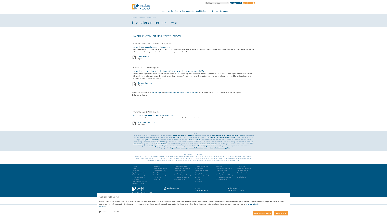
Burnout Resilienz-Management (198, 148)
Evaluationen (199, 177)
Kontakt (245, 3)
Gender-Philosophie (138, 183)
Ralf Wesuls (148, 136)
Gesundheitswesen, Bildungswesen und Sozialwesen (220, 138)
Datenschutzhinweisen (253, 204)
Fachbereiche (160, 142)
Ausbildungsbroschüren (244, 168)
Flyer (143, 57)
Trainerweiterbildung (180, 179)
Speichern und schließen (262, 213)
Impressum (102, 206)
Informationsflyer (151, 17)
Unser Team (135, 171)
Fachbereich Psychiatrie (194, 140)
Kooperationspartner (138, 177)
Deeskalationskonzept (159, 173)
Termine (215, 11)
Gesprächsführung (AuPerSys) (179, 148)
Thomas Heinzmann (179, 136)
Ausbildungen (153, 146)
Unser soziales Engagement (140, 181)
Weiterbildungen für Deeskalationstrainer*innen (181, 92)
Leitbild (134, 168)
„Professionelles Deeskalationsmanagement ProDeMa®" (228, 136)
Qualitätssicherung (203, 11)
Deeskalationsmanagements (207, 144)
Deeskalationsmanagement (161, 175)
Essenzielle (105, 212)
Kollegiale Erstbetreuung (181, 177)
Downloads (224, 11)
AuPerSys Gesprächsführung (182, 175)
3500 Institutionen (161, 144)
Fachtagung (156, 179)
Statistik (116, 212)
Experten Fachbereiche (139, 173)
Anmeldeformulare (243, 173)
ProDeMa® (176, 138)
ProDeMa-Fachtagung (200, 146)
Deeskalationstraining (159, 171)
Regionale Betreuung (138, 175)
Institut (163, 11)
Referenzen (135, 179)
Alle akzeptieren (281, 213)
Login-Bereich (234, 3)
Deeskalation (173, 11)
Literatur (197, 179)
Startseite (134, 17)
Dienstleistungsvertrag (202, 175)
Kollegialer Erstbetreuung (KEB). (220, 148)
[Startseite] (141, 7)
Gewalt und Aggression (160, 168)
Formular (146, 123)
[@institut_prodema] (165, 188)
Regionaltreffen (199, 168)
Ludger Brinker (192, 136)
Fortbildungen (157, 92)
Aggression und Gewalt (151, 140)
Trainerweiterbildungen (177, 146)
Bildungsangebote (187, 11)
